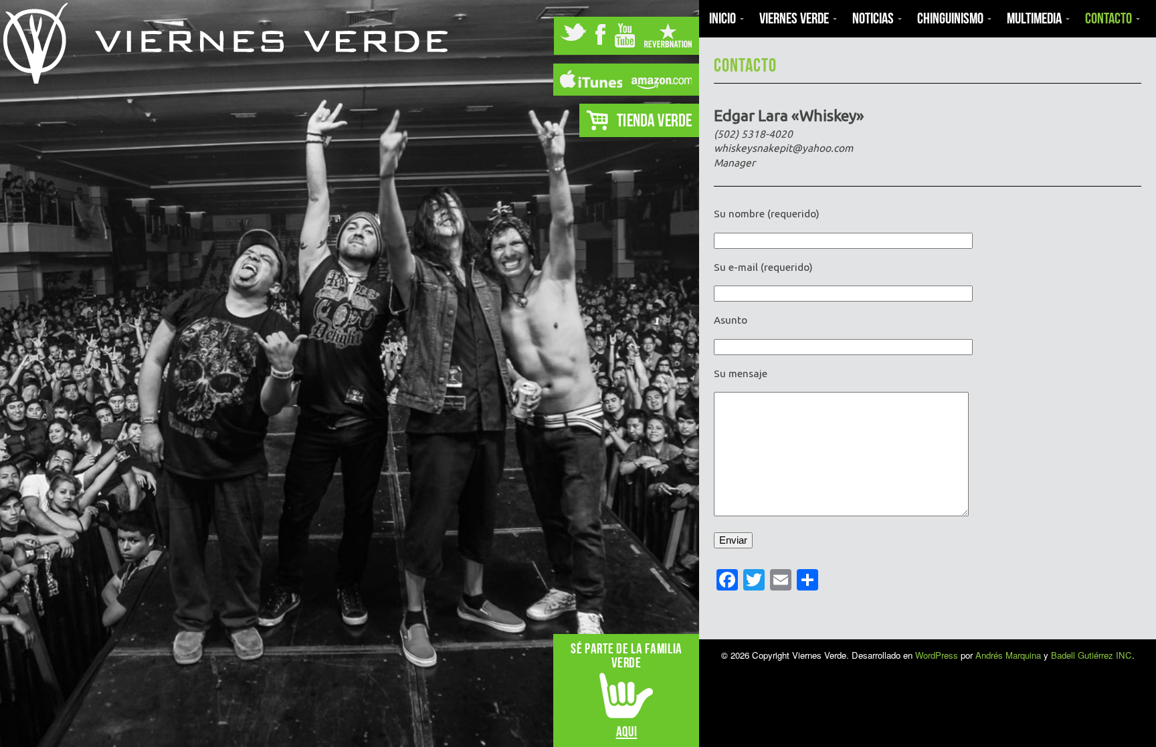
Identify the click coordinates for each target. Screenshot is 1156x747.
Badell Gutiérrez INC (1091, 655)
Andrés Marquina (1008, 655)
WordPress (936, 655)
